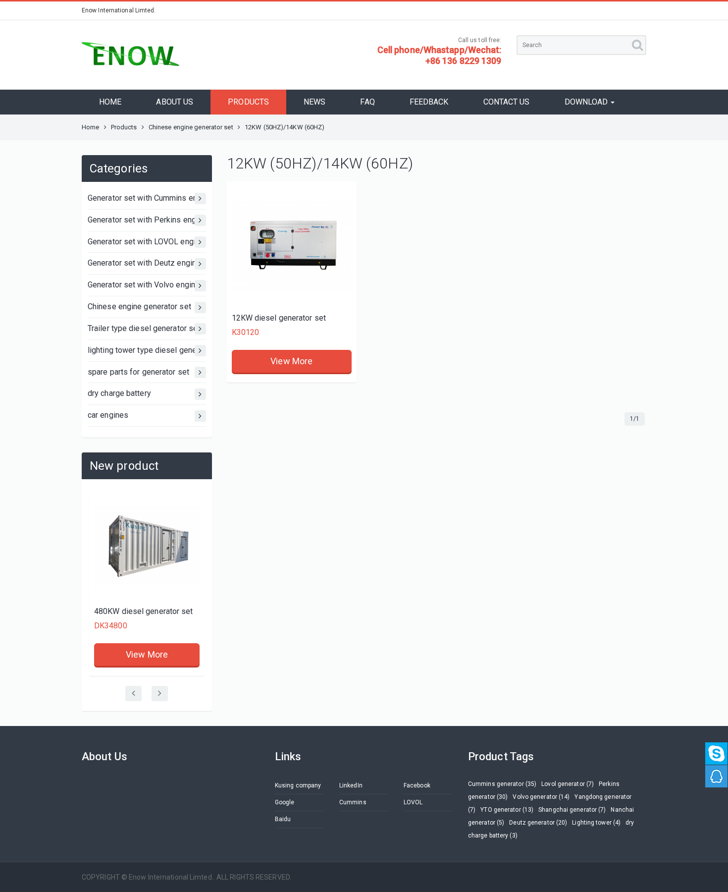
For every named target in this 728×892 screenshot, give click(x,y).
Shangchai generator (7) (572, 809)
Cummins (352, 802)
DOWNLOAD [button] (587, 102)
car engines (108, 415)
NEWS (314, 102)
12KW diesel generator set (279, 318)
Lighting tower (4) (596, 822)
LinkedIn (351, 785)
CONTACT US (506, 102)
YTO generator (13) (506, 809)
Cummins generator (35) (502, 783)
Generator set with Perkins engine (147, 219)
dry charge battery (119, 393)
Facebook (417, 785)
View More (147, 654)
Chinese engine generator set (191, 127)
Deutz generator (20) (538, 822)
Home (90, 127)
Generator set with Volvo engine (144, 284)
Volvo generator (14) (541, 796)
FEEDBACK (429, 102)
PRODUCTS (248, 102)
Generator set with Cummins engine (147, 198)
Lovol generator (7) (567, 783)
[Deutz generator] (147, 547)
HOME (110, 102)
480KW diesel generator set (143, 611)
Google (285, 802)
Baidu (283, 819)
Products (124, 127)
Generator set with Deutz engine (144, 263)
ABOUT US (174, 102)
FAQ (367, 102)
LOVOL (413, 802)
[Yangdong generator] (292, 246)
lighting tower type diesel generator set (147, 350)
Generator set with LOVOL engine (146, 241)
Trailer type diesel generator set (144, 328)
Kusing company (298, 785)
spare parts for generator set (138, 372)
